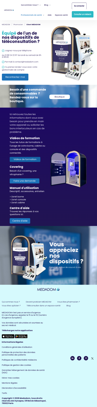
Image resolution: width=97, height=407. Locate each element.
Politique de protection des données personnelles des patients (18, 353)
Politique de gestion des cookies (16, 365)
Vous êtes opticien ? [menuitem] (11, 305)
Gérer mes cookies (10, 377)
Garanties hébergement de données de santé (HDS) (23, 371)
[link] (9, 10)
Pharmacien (18, 24)
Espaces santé (61, 15)
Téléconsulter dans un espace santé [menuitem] (43, 305)
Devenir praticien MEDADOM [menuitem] (38, 301)
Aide (49, 15)
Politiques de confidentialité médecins (19, 360)
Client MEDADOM (33, 24)
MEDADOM (6, 24)
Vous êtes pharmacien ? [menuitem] (68, 301)
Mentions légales (9, 383)
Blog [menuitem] (68, 305)
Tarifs (4, 393)
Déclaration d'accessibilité (14, 388)
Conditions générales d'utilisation (17, 347)
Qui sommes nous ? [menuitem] (11, 301)
